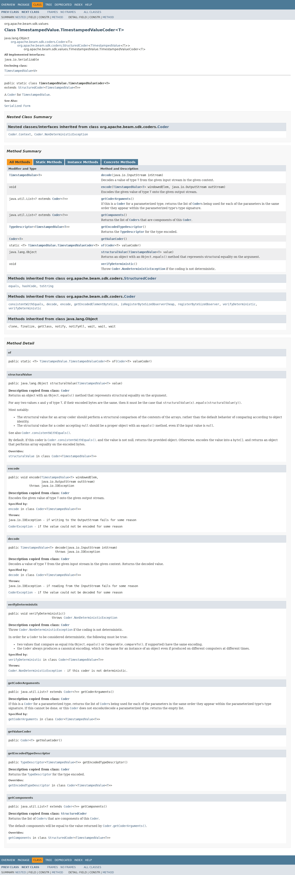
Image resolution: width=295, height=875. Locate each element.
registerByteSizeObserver (198, 304)
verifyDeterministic (117, 264)
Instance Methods (83, 162)
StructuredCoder (31, 87)
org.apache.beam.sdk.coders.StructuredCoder (52, 45)
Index (78, 4)
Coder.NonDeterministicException (61, 134)
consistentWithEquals (25, 304)
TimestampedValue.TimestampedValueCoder (61, 245)
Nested (20, 17)
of (103, 245)
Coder (163, 127)
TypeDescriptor (21, 227)
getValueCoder (112, 239)
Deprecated (63, 4)
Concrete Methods (119, 162)
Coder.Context (19, 134)
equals (13, 286)
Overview (8, 4)
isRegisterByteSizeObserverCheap (147, 304)
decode (106, 175)
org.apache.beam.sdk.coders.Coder (38, 42)
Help (88, 4)
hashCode (29, 286)
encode (106, 187)
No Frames (68, 12)
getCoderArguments (115, 198)
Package (24, 4)
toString (46, 286)
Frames (52, 12)
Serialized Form (17, 106)
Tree (48, 4)
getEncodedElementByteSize (95, 304)
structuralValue (114, 252)
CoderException (20, 526)
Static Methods (49, 162)
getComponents (112, 215)
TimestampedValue (106, 45)
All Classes (92, 12)
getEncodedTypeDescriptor (122, 227)
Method (57, 17)
